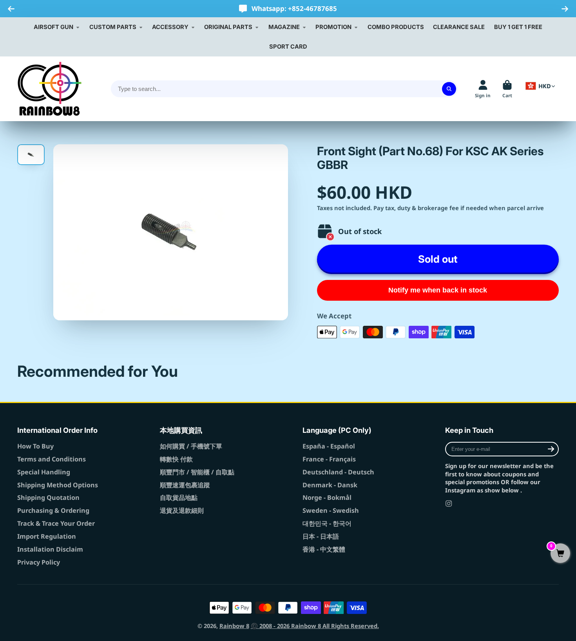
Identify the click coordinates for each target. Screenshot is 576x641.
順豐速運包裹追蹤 (185, 485)
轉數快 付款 (176, 459)
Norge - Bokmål (326, 497)
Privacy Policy (38, 562)
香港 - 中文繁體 (323, 549)
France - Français (329, 459)
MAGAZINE (284, 27)
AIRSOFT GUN (53, 27)
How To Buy (35, 446)
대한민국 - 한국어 (326, 523)
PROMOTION (333, 27)
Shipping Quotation (48, 497)
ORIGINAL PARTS (228, 27)
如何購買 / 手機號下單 (191, 446)
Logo (49, 88)
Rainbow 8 (234, 626)
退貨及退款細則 (182, 510)
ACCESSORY (170, 27)
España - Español (328, 446)
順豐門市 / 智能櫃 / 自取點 (197, 472)
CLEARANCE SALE (459, 27)
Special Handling (43, 472)
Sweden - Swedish (330, 510)
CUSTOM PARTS (112, 27)
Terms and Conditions (51, 459)
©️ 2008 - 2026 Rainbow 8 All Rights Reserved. (315, 626)
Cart (507, 89)
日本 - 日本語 (320, 536)
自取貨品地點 (178, 497)
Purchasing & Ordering (53, 510)
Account (483, 89)
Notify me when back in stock (437, 290)
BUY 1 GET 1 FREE (518, 27)
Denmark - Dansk (329, 485)
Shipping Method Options (57, 485)
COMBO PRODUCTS (396, 27)
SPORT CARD (288, 46)
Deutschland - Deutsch (338, 472)
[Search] (449, 89)
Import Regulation (46, 536)
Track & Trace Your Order (56, 523)
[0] (560, 553)
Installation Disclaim (50, 549)
